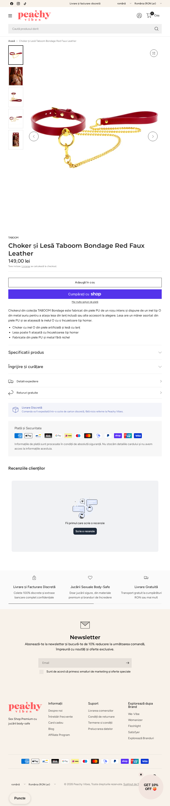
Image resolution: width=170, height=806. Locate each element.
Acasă (11, 41)
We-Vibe (134, 714)
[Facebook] (11, 3)
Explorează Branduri (141, 738)
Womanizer (135, 720)
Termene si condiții (100, 722)
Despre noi (55, 710)
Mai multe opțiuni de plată (85, 302)
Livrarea (26, 266)
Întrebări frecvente (60, 716)
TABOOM (13, 237)
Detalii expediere (27, 381)
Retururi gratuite (27, 393)
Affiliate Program (59, 735)
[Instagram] (18, 3)
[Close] (140, 774)
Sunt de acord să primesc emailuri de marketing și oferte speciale (88, 671)
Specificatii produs (26, 352)
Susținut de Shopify (135, 784)
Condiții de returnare (101, 716)
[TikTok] (25, 3)
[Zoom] (154, 53)
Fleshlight (134, 726)
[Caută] (156, 29)
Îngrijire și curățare (25, 366)
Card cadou (55, 722)
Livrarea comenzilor (100, 710)
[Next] (153, 136)
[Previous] (34, 136)
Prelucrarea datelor (100, 729)
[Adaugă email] (127, 663)
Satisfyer (134, 732)
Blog (51, 729)
